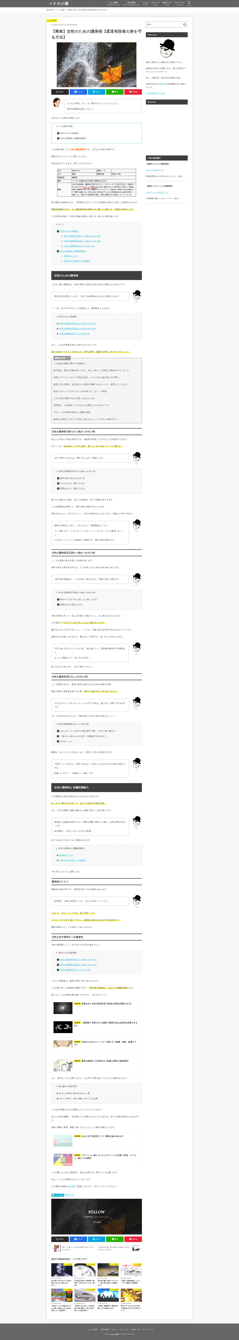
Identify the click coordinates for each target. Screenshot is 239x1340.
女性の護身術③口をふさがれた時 (79, 246)
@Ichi (70, 1186)
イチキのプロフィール (155, 93)
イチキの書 (59, 3)
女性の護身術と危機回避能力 (73, 251)
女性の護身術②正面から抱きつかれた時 (82, 241)
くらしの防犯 (60, 10)
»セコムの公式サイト (155, 170)
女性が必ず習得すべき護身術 (77, 261)
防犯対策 (70, 1195)
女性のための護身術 (69, 231)
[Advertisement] (167, 130)
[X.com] (96, 1222)
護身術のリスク (71, 256)
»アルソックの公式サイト (157, 192)
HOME (51, 10)
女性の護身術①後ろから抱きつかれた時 (82, 236)
